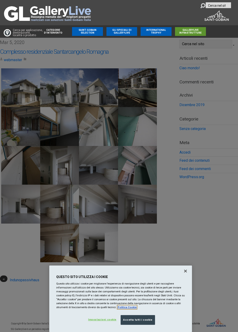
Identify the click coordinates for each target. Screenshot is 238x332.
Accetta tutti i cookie (137, 319)
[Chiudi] (185, 271)
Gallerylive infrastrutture (190, 31)
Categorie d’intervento (53, 31)
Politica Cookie (127, 307)
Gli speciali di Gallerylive (122, 31)
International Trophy (156, 31)
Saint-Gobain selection (88, 31)
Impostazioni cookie (102, 319)
